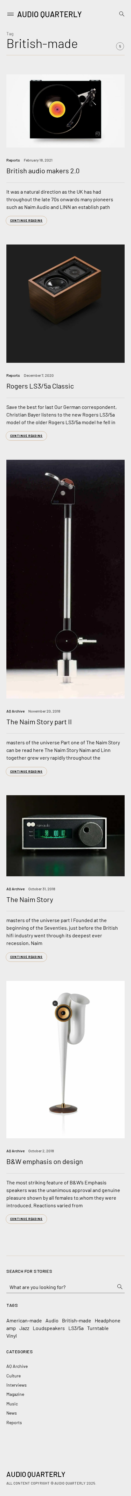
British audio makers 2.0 (42, 170)
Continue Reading (26, 220)
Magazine (15, 1394)
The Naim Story (29, 899)
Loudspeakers (49, 1328)
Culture (13, 1375)
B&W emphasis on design (44, 1161)
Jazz (24, 1328)
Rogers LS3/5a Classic (40, 386)
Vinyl (11, 1336)
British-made (76, 1320)
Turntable (98, 1328)
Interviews (16, 1385)
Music (12, 1403)
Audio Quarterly (49, 14)
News (11, 1413)
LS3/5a (76, 1328)
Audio (52, 1320)
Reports (13, 160)
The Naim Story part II (39, 721)
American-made (24, 1320)
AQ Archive (15, 711)
